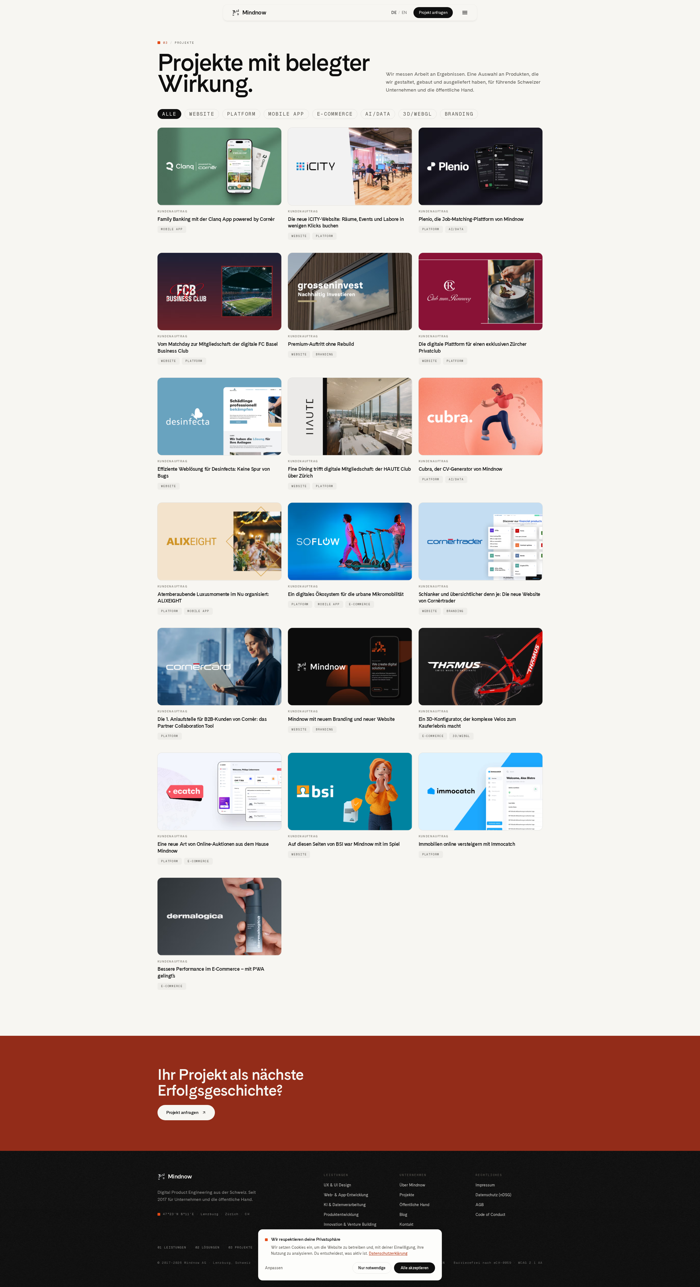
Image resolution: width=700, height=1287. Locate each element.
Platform (241, 114)
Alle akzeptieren (414, 1268)
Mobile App (286, 114)
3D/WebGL (417, 114)
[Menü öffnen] (464, 12)
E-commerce (335, 114)
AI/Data (377, 114)
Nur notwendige (371, 1268)
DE (393, 12)
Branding (459, 114)
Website (201, 114)
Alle (169, 114)
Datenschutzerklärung (388, 1253)
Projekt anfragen (433, 12)
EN (404, 12)
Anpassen (274, 1268)
